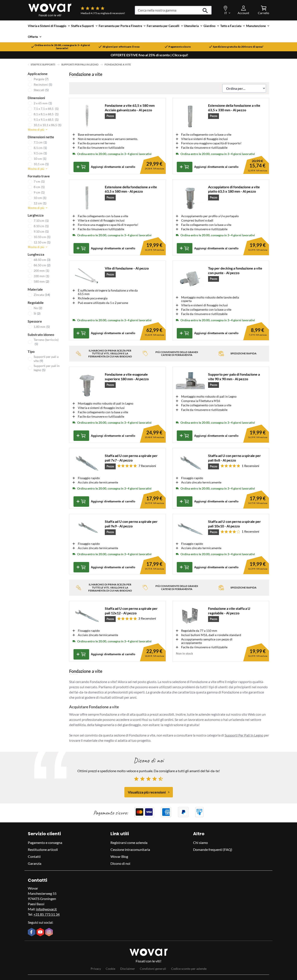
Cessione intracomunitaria (130, 849)
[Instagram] (49, 932)
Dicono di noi (120, 863)
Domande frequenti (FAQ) (212, 849)
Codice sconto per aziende (189, 968)
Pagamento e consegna (45, 842)
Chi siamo (200, 842)
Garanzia (34, 863)
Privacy (96, 968)
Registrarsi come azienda (128, 842)
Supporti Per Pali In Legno (244, 735)
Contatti (34, 856)
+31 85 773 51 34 (46, 914)
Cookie (110, 968)
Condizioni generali (153, 968)
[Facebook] (32, 932)
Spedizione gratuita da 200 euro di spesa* (238, 46)
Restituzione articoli (43, 849)
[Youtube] (41, 932)
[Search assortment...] (205, 10)
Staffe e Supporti (43, 64)
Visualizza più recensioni (147, 792)
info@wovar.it (46, 909)
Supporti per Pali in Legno (79, 64)
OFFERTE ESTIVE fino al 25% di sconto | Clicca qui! (149, 55)
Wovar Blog (119, 856)
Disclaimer (127, 968)
